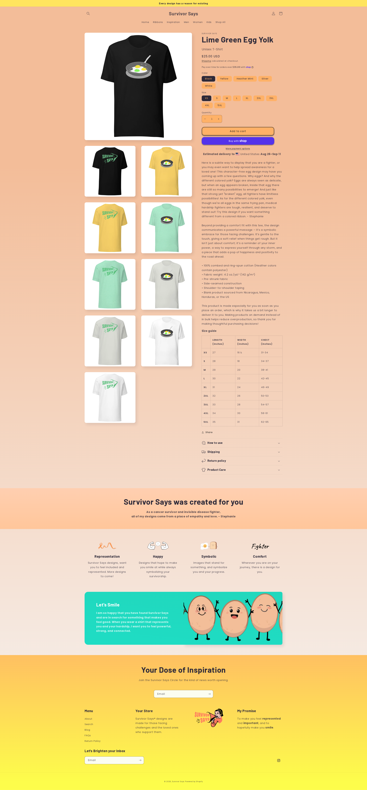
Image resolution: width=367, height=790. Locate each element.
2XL (259, 98)
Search (89, 724)
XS (206, 98)
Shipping (206, 61)
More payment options (238, 148)
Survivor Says (178, 781)
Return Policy (93, 741)
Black (208, 78)
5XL (220, 105)
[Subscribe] (209, 694)
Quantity (207, 112)
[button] (88, 13)
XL (247, 98)
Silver (265, 78)
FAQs (88, 735)
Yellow (224, 78)
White (208, 85)
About (88, 718)
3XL (271, 98)
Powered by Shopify (194, 781)
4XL (207, 105)
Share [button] (208, 432)
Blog (87, 729)
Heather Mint (245, 78)
